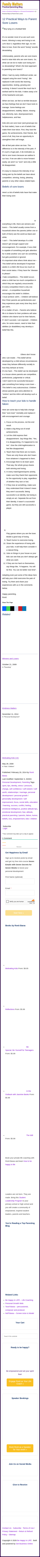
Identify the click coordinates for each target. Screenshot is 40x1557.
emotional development (11, 812)
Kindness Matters (9, 708)
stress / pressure (25, 786)
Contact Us (6, 1528)
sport (4, 786)
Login (4, 828)
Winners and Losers (10, 659)
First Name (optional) (14, 877)
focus (16, 802)
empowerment (19, 819)
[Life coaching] (15, 1154)
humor (34, 815)
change (5, 789)
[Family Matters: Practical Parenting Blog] (16, 5)
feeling (28, 805)
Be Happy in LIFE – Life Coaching (19, 1300)
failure (28, 815)
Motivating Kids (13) (10, 758)
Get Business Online (24, 1544)
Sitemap (12, 1535)
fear (23, 812)
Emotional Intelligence (13, 11)
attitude (29, 812)
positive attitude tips (29, 809)
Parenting (26, 782)
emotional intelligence (11, 809)
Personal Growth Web (14, 1303)
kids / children (31, 819)
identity (14, 786)
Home (4, 11)
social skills (24, 802)
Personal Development (27, 11)
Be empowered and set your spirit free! (20, 1372)
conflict (21, 805)
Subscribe (17, 1528)
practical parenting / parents (13, 815)
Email (7, 888)
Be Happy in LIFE (24, 1540)
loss (10, 819)
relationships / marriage (17, 792)
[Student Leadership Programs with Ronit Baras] (20, 1191)
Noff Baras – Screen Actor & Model (19, 1313)
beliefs (5, 819)
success (14, 805)
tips (8, 786)
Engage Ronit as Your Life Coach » (20, 1382)
